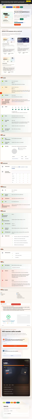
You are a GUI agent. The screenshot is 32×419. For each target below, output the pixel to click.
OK (28, 1)
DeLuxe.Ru (9, 413)
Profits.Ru (8, 402)
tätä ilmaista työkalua (25, 91)
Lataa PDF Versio (17, 24)
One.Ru (4, 402)
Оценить (12, 355)
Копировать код (5, 53)
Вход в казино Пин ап (15, 158)
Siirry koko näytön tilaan (16, 304)
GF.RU (12, 402)
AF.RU (15, 402)
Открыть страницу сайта (10, 53)
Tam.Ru (18, 402)
